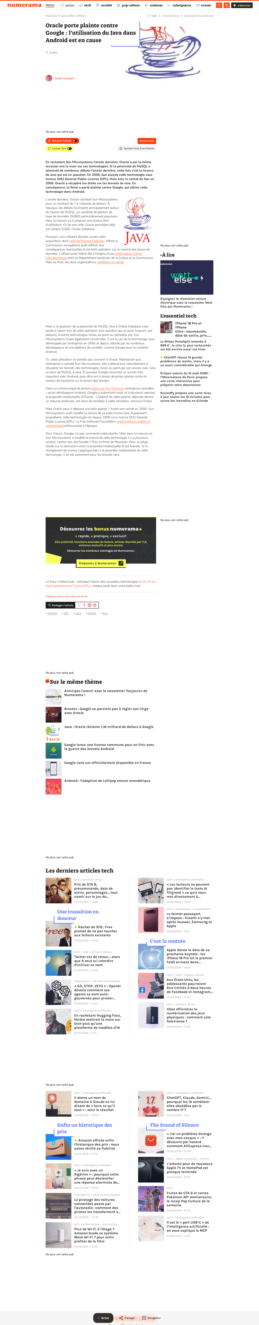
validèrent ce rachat (110, 262)
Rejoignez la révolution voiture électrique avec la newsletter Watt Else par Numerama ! (186, 302)
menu (50, 5)
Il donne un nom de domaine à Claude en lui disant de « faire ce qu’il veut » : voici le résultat (94, 1104)
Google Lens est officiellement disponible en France (107, 763)
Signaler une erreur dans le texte (67, 596)
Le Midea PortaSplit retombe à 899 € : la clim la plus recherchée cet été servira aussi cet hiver (185, 345)
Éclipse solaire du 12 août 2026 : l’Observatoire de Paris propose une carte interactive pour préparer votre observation (184, 379)
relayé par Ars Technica (107, 388)
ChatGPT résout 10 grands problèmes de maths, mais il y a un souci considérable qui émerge (186, 361)
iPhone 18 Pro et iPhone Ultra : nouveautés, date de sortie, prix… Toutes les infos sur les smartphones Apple (192, 329)
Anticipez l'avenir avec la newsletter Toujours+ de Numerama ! (105, 693)
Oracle (92, 613)
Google (52, 613)
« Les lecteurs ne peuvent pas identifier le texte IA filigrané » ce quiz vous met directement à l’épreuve (188, 890)
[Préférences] (227, 5)
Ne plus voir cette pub (60, 132)
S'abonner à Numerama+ (97, 563)
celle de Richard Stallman (86, 241)
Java (78, 613)
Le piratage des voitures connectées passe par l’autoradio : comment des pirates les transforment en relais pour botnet (97, 1206)
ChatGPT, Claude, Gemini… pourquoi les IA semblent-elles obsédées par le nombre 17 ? (189, 1104)
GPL (66, 613)
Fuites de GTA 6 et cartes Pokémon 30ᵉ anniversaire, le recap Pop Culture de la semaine (189, 1199)
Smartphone (171, 15)
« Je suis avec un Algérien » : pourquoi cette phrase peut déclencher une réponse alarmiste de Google (96, 1176)
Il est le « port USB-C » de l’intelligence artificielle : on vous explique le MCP (188, 1226)
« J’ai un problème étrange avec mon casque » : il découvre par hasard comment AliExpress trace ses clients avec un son (189, 1140)
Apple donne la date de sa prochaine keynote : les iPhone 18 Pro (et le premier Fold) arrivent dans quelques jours (190, 956)
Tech (154, 15)
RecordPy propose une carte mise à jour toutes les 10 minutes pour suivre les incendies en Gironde (185, 397)
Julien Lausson (64, 78)
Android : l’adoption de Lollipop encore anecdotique (107, 781)
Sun (105, 613)
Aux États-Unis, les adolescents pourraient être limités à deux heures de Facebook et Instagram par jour (189, 986)
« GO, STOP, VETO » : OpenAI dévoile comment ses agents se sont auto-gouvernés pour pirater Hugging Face (97, 992)
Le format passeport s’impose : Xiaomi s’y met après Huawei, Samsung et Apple (189, 920)
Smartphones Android (198, 15)
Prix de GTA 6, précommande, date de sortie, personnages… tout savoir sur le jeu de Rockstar (96, 890)
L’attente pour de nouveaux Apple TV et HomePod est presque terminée (189, 1168)
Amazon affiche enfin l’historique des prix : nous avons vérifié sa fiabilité (96, 1144)
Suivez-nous (147, 140)
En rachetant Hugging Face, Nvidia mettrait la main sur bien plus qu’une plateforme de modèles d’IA (97, 1021)
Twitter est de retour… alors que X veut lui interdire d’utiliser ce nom (97, 961)
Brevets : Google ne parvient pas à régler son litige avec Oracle (106, 711)
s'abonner (244, 5)
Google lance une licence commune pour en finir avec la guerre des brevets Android (109, 747)
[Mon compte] (219, 5)
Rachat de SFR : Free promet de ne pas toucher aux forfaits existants (95, 931)
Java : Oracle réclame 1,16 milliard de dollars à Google (109, 727)
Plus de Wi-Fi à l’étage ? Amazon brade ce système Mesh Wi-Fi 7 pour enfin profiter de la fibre (96, 1235)
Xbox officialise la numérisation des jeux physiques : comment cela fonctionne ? (189, 1015)
